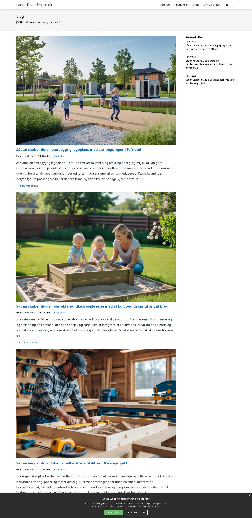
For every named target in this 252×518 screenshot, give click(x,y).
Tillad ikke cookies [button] (136, 512)
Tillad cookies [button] (113, 512)
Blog (196, 5)
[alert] (126, 505)
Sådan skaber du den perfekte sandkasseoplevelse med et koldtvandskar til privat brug (210, 64)
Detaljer (157, 506)
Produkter (181, 5)
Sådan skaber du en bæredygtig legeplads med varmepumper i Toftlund (209, 47)
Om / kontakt (212, 5)
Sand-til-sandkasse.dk (34, 4)
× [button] (249, 495)
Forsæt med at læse (28, 185)
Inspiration (59, 156)
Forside (165, 5)
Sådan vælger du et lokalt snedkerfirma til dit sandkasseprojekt (210, 81)
